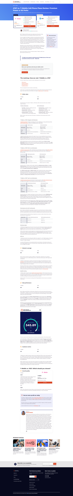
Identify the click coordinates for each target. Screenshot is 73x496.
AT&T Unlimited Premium (47, 180)
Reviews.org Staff (16, 447)
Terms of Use (46, 477)
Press (14, 477)
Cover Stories (47, 1)
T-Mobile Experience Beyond (25, 180)
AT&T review (46, 90)
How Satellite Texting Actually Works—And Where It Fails (29, 449)
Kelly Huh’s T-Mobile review (39, 397)
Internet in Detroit (31, 487)
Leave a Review (24, 72)
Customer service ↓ (25, 85)
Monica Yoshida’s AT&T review (37, 398)
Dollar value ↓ (24, 82)
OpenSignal (22, 261)
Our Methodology (16, 479)
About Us (15, 473)
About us (51, 46)
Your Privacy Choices (31, 493)
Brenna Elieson (40, 447)
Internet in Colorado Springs (33, 489)
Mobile (17, 5)
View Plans (29, 26)
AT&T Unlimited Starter (24, 123)
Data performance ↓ (25, 84)
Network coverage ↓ (25, 83)
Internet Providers (26, 1)
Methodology (36, 405)
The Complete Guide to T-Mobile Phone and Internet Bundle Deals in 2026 (42, 450)
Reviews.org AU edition (18, 481)
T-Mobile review (40, 90)
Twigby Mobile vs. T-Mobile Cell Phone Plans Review (17, 449)
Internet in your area (32, 482)
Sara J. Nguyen (28, 447)
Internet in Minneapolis (32, 485)
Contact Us (15, 475)
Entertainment (33, 1)
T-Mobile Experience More (24, 149)
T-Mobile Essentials (23, 121)
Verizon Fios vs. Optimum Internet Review (54, 449)
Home (14, 5)
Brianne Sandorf (29, 412)
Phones (38, 1)
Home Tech (42, 1)
